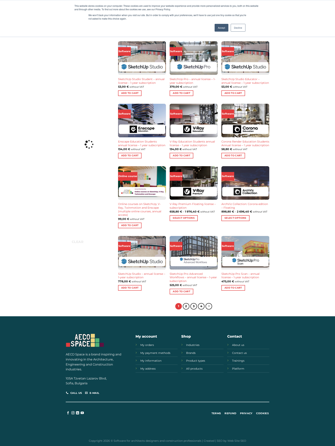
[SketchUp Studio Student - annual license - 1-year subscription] (142, 58)
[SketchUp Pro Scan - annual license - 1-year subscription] (245, 253)
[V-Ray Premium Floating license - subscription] (194, 183)
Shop (186, 336)
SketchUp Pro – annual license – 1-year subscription (192, 81)
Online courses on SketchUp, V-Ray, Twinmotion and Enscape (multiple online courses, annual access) (139, 209)
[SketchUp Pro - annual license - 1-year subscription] (194, 58)
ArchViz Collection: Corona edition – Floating (244, 205)
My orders (147, 345)
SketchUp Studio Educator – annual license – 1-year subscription (245, 81)
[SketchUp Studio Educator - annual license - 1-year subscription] (245, 58)
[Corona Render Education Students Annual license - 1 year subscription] (245, 120)
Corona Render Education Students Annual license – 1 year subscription (245, 143)
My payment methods (155, 353)
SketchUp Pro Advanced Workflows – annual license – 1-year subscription (193, 277)
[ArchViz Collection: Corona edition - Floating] (245, 183)
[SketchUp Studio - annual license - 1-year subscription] (142, 253)
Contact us (239, 353)
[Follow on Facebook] (68, 413)
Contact (234, 336)
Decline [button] (238, 27)
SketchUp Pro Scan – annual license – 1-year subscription (240, 275)
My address (148, 368)
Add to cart (130, 93)
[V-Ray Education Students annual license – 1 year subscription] (194, 120)
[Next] (208, 306)
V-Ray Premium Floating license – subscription (193, 205)
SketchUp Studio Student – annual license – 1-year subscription (141, 81)
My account (146, 336)
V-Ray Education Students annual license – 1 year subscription (192, 143)
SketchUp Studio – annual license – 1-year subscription (141, 275)
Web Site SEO (236, 441)
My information (150, 360)
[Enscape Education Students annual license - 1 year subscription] (142, 120)
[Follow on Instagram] (72, 413)
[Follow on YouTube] (82, 413)
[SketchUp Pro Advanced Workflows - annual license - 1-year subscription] (194, 253)
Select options (184, 218)
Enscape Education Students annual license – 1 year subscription (141, 143)
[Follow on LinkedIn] (77, 413)
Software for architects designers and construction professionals (157, 441)
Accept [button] (221, 27)
